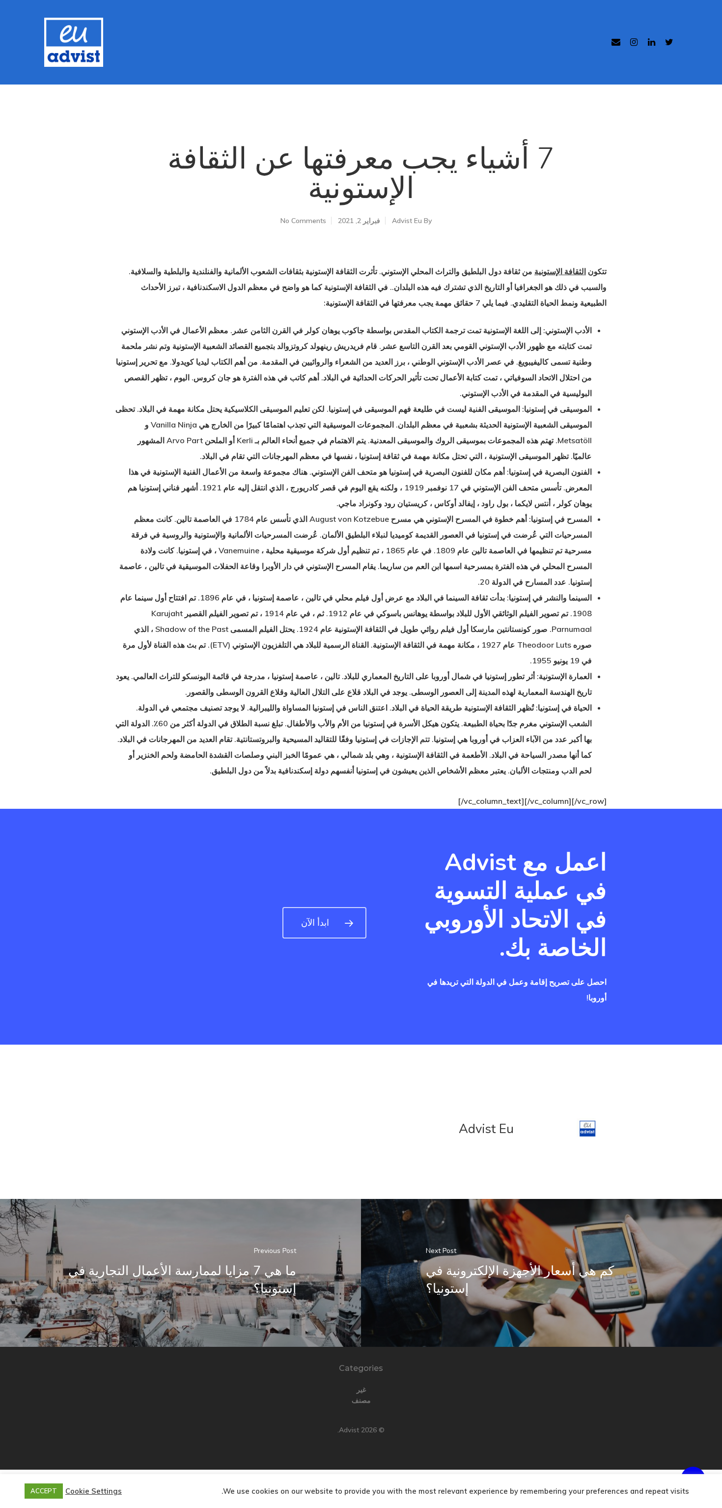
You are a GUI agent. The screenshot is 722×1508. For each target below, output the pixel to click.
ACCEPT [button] (43, 1491)
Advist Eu (407, 221)
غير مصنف (361, 1395)
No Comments (303, 221)
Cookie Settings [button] (93, 1491)
